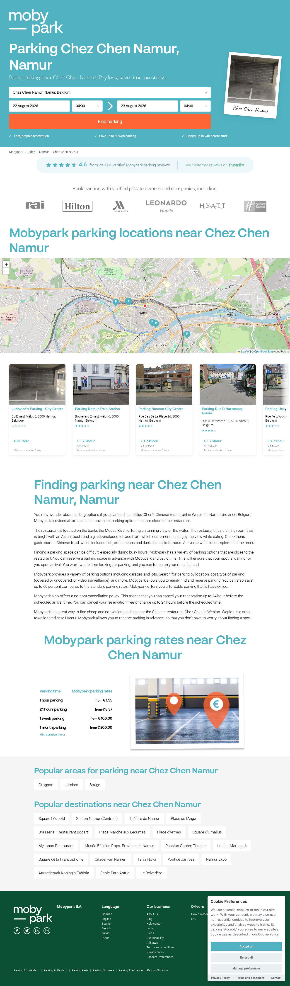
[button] (145, 306)
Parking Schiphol (157, 970)
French (106, 928)
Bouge (94, 784)
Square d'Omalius (207, 832)
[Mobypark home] (36, 22)
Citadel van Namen (110, 859)
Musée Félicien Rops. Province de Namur (119, 845)
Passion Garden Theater (185, 845)
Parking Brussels (103, 970)
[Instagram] (47, 931)
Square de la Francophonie (61, 859)
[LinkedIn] (37, 931)
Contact (276, 977)
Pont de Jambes (181, 859)
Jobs (150, 928)
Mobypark (16, 152)
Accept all (246, 946)
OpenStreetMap (264, 351)
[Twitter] (27, 931)
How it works (199, 914)
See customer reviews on (214, 165)
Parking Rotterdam (55, 970)
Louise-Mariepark (232, 845)
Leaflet (244, 351)
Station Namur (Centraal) (97, 818)
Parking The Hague (130, 970)
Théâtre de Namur (144, 818)
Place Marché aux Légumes (122, 832)
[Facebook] (17, 931)
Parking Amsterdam (26, 970)
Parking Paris (80, 970)
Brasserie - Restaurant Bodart (63, 832)
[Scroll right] (285, 410)
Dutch (105, 938)
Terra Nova (147, 859)
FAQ (193, 918)
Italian (105, 933)
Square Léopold (52, 818)
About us (152, 914)
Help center (154, 923)
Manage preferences (246, 968)
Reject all (246, 957)
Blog (149, 918)
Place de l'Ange (183, 818)
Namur (44, 152)
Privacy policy (155, 952)
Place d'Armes (169, 832)
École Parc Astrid (114, 873)
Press (150, 933)
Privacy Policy (220, 977)
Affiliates (152, 942)
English (106, 918)
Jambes (71, 784)
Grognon (46, 784)
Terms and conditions (160, 947)
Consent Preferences (160, 957)
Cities (31, 152)
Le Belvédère (151, 873)
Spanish (107, 923)
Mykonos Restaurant (56, 845)
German (107, 914)
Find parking (110, 121)
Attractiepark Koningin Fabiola (64, 873)
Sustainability (155, 938)
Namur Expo (216, 859)
